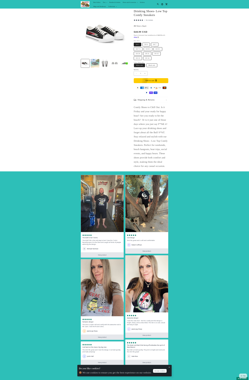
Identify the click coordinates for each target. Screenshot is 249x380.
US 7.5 (138, 49)
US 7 (154, 44)
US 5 (137, 44)
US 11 (147, 53)
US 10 (138, 53)
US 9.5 (158, 49)
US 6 (146, 44)
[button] (105, 2)
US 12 (157, 53)
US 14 (147, 58)
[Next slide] (127, 63)
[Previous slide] (83, 63)
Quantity (136, 69)
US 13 (138, 58)
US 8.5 (148, 49)
